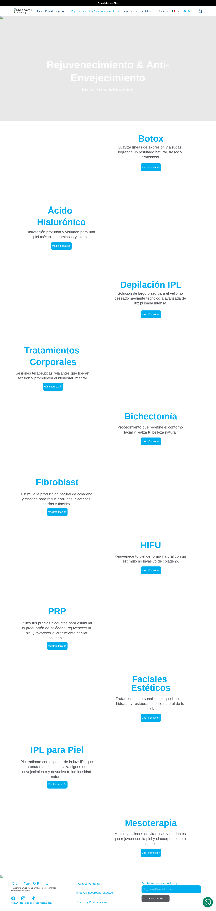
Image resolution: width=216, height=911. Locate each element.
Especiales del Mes (108, 3)
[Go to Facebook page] (186, 11)
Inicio (40, 11)
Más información (151, 167)
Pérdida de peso (54, 11)
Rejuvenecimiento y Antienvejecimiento (93, 11)
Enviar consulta (155, 898)
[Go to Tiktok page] (194, 11)
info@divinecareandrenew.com (95, 892)
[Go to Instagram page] (190, 11)
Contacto (163, 11)
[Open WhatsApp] (208, 902)
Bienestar (128, 11)
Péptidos (146, 11)
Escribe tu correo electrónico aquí (160, 883)
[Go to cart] (200, 11)
